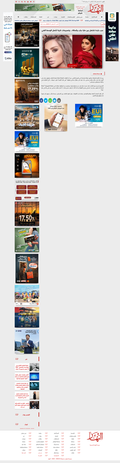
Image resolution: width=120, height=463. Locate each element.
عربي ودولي (79, 17)
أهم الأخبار (94, 17)
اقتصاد (63, 17)
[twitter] (31, 1)
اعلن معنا (24, 453)
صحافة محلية (56, 447)
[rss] (25, 1)
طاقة (56, 450)
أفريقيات (40, 450)
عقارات (72, 453)
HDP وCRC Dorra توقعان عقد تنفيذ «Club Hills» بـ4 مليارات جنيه (88, 20)
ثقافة (40, 17)
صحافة (72, 441)
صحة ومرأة (56, 444)
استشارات (72, 444)
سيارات (23, 450)
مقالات (26, 17)
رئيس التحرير (72, 447)
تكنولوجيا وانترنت (40, 441)
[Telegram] (54, 100)
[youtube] (28, 1)
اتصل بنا (40, 455)
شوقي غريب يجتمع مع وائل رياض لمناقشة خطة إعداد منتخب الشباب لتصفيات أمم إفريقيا (41, 20)
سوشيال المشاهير (40, 444)
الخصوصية (56, 455)
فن (48, 17)
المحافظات (33, 17)
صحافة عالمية (40, 447)
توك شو (24, 444)
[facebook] (33, 1)
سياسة (23, 441)
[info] (19, 1)
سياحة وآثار (56, 453)
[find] (22, 1)
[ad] (27, 34)
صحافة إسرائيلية (23, 447)
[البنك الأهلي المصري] (8, 36)
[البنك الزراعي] (88, 115)
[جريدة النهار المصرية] (44, 7)
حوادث (55, 17)
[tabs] (16, 1)
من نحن (40, 453)
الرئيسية (73, 433)
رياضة (86, 17)
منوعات (23, 439)
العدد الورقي (72, 450)
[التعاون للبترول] (27, 165)
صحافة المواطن (56, 441)
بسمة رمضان (96, 73)
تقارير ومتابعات (71, 17)
